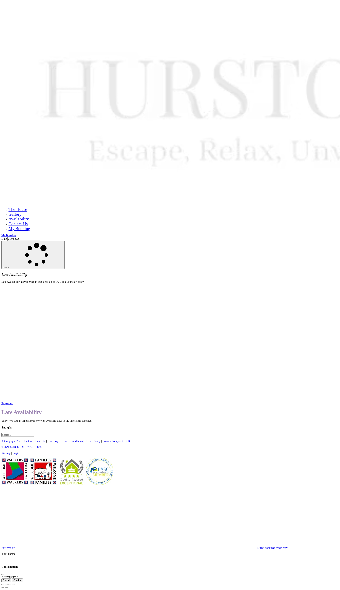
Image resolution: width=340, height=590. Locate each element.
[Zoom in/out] (13, 584)
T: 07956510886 (10, 447)
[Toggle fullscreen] (9, 584)
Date (4, 238)
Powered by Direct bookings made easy (144, 547)
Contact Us (18, 223)
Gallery (14, 214)
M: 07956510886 (31, 447)
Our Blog (52, 441)
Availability (18, 219)
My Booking (19, 228)
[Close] (2, 574)
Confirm (17, 580)
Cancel (6, 580)
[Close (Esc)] (2, 584)
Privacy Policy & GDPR (116, 441)
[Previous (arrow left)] (2, 587)
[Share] (6, 584)
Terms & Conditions (71, 441)
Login (15, 453)
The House (17, 209)
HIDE (4, 559)
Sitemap (5, 453)
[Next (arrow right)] (6, 587)
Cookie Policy (93, 441)
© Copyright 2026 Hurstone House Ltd (23, 441)
